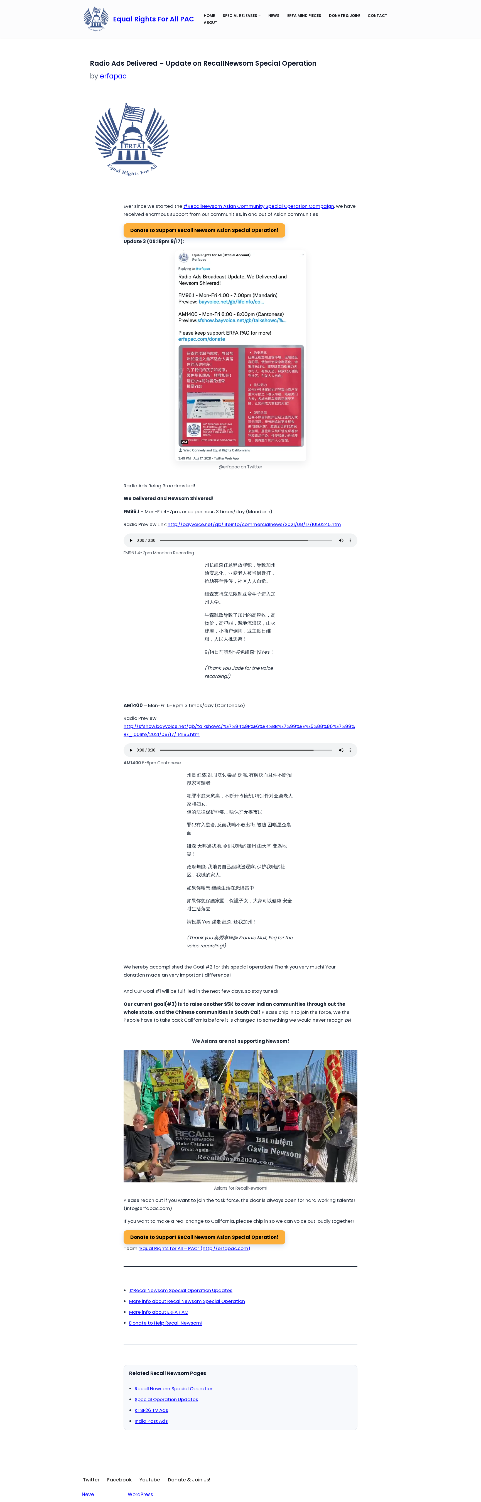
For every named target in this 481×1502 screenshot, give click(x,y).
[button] (260, 16)
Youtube (149, 1479)
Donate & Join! (344, 15)
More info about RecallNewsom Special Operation (187, 1301)
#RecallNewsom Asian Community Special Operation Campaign (258, 206)
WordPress (140, 1494)
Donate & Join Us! (189, 1479)
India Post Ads (151, 1421)
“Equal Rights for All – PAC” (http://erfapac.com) (194, 1248)
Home (209, 15)
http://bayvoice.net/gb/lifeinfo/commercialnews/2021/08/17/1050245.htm (254, 524)
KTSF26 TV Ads (151, 1410)
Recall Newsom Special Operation (174, 1388)
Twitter (91, 1479)
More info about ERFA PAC (158, 1312)
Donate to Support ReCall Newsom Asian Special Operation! (204, 230)
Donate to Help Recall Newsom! (165, 1323)
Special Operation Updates (166, 1399)
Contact (377, 15)
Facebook (119, 1479)
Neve (88, 1494)
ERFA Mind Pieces (304, 15)
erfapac (113, 76)
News (273, 15)
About (210, 22)
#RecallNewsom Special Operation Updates (180, 1290)
